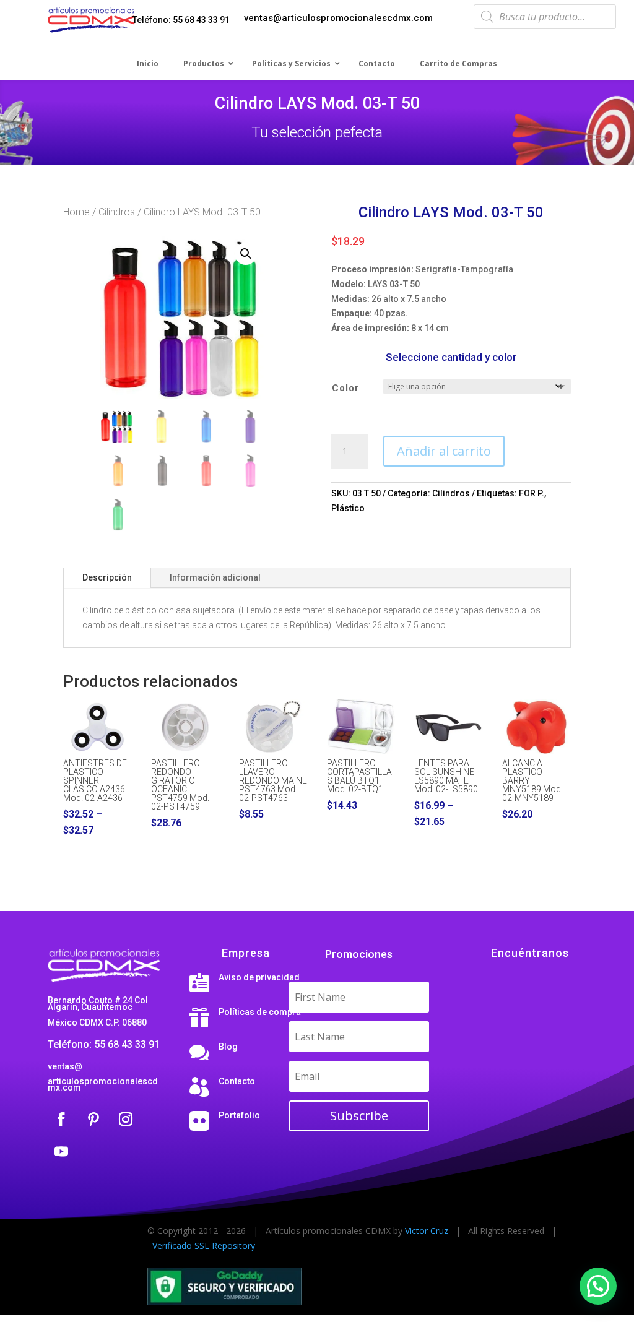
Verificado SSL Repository (203, 1245)
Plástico (348, 508)
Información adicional (215, 577)
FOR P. (531, 493)
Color (345, 388)
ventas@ (65, 1066)
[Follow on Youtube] (61, 1151)
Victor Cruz (426, 1231)
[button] (246, 254)
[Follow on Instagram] (125, 1119)
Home (76, 212)
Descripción (107, 577)
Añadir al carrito (444, 451)
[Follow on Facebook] (61, 1119)
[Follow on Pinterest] (93, 1119)
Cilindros (116, 212)
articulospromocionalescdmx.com (103, 1084)
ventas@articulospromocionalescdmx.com (338, 18)
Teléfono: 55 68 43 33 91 (181, 20)
